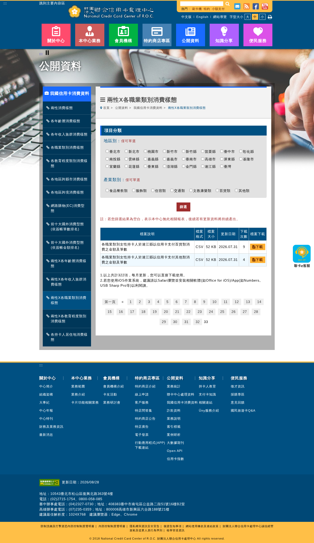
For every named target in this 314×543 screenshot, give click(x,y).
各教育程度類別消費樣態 (69, 163)
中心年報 (46, 410)
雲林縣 (135, 159)
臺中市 (230, 151)
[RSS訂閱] (246, 6)
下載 (259, 247)
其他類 (245, 191)
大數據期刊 (175, 443)
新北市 (135, 151)
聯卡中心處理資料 (180, 394)
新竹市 (173, 151)
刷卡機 (197, 9)
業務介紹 (78, 394)
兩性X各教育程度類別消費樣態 (68, 318)
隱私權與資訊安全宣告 (145, 526)
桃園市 (154, 151)
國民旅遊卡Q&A (243, 410)
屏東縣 (230, 159)
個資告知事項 (173, 526)
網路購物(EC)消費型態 (68, 208)
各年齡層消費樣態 (65, 121)
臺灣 (229, 166)
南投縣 (116, 159)
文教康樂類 (203, 191)
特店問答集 (143, 410)
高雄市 (211, 159)
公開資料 (121, 108)
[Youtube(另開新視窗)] (265, 6)
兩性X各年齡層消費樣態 (68, 263)
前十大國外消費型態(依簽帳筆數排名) (67, 226)
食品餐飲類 (119, 191)
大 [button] (247, 17)
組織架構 (46, 394)
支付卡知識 (207, 394)
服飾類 (142, 191)
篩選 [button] (183, 207)
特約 (207, 9)
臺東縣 (154, 166)
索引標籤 (174, 426)
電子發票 (142, 434)
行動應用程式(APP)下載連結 (150, 445)
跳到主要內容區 (52, 3)
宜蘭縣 (116, 166)
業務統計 (174, 386)
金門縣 (192, 166)
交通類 (180, 191)
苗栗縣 (211, 151)
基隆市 (249, 159)
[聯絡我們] (237, 6)
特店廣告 (142, 426)
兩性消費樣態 (62, 108)
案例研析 (174, 434)
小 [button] (262, 17)
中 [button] (255, 17)
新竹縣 (192, 151)
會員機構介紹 (113, 386)
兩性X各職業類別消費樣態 (68, 300)
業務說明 (174, 418)
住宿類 (161, 191)
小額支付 (218, 9)
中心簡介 (46, 386)
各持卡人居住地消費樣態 (69, 337)
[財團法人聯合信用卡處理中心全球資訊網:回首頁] (111, 11)
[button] (227, 3)
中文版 (186, 17)
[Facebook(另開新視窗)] (256, 6)
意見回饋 (238, 402)
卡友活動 (110, 394)
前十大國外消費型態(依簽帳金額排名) (67, 245)
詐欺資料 (174, 410)
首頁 (106, 108)
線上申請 (142, 394)
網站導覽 (220, 17)
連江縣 (211, 166)
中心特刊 (46, 418)
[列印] (270, 17)
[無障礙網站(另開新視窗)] (50, 482)
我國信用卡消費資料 (148, 108)
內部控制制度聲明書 (112, 526)
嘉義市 (173, 159)
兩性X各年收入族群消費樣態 (68, 281)
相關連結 (206, 402)
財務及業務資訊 (51, 426)
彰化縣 (249, 151)
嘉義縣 (154, 159)
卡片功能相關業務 (85, 402)
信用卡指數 (175, 459)
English (202, 17)
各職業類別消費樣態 (67, 147)
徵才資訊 (238, 386)
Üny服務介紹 (209, 410)
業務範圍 (78, 386)
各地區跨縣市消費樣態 (69, 179)
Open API (175, 451)
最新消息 (46, 434)
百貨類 (226, 191)
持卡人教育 (207, 386)
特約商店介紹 (145, 386)
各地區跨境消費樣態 (67, 192)
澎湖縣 (173, 166)
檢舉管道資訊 (176, 530)
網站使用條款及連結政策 (202, 526)
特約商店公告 (145, 418)
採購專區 (238, 394)
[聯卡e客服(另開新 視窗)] (302, 269)
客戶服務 (142, 402)
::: (5, 3)
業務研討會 (111, 402)
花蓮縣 (135, 166)
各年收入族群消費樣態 (69, 134)
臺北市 (116, 151)
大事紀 (44, 402)
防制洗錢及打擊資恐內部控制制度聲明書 (67, 526)
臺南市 (192, 159)
